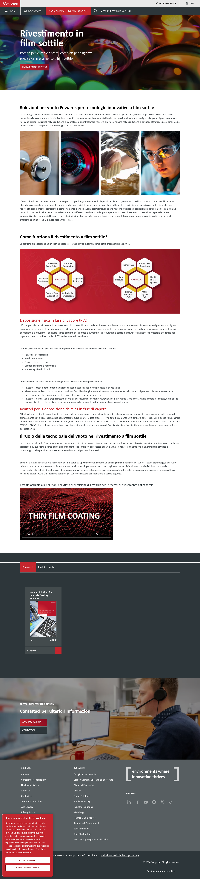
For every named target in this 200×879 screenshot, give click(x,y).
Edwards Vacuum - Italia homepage (10, 3)
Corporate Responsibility (33, 779)
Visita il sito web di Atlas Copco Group (120, 855)
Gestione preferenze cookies (161, 871)
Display (77, 790)
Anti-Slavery (27, 806)
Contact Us (26, 796)
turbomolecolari (168, 329)
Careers (25, 774)
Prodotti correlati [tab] (46, 567)
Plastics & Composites (85, 817)
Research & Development (86, 823)
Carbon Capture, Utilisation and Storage (93, 779)
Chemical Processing (84, 785)
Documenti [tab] (27, 567)
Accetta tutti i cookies (27, 860)
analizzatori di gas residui (84, 466)
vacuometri (64, 466)
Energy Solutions (82, 796)
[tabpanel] (100, 620)
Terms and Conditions (31, 801)
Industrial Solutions (83, 806)
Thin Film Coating (82, 834)
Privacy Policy (28, 812)
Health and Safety (30, 785)
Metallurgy (79, 812)
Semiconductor (81, 828)
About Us (25, 790)
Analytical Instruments (85, 774)
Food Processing (82, 801)
